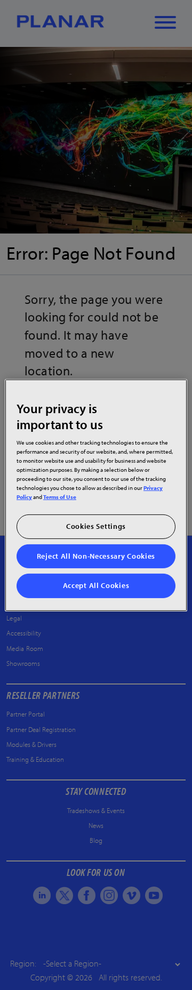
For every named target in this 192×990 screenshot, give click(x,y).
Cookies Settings (96, 526)
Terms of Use (59, 497)
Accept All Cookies (96, 585)
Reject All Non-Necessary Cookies (96, 555)
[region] (96, 495)
